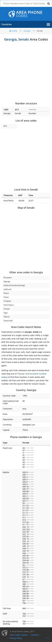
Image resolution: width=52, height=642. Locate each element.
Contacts (35, 634)
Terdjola (7, 301)
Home (14, 31)
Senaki (40, 31)
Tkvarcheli (8, 320)
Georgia (27, 31)
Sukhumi (7, 289)
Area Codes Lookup (18, 634)
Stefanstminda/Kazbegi (14, 285)
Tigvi (5, 312)
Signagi (6, 281)
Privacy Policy (16, 638)
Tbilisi (6, 293)
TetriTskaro (8, 305)
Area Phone (29, 14)
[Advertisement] (26, 72)
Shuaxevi (7, 277)
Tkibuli (6, 316)
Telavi (6, 297)
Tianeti (6, 309)
